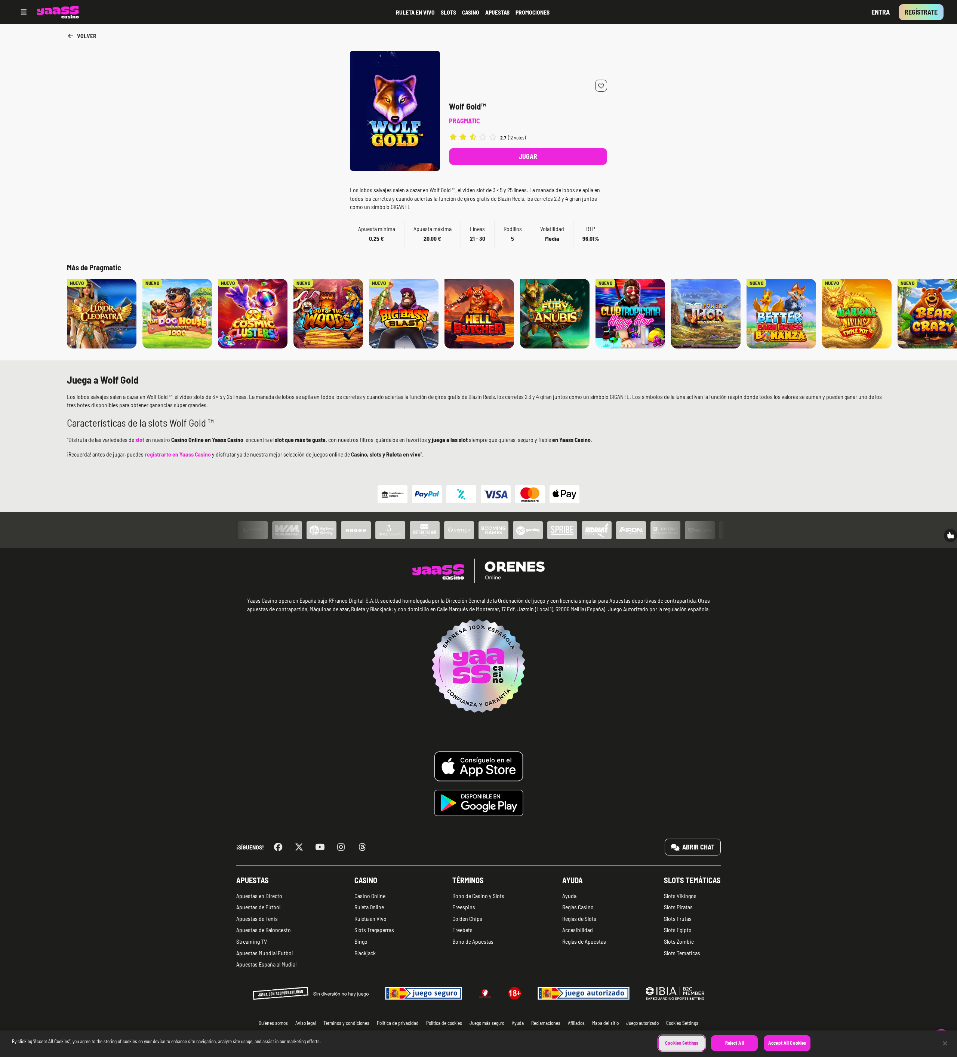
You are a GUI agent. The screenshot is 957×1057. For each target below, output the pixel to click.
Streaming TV (251, 941)
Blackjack (365, 952)
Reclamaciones (545, 1023)
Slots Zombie (679, 941)
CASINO (470, 12)
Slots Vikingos (680, 895)
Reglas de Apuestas (584, 941)
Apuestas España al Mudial (266, 964)
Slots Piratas (678, 906)
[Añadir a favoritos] (601, 86)
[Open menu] (23, 12)
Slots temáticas (692, 880)
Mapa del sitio (605, 1023)
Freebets (462, 929)
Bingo (360, 941)
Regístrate (921, 12)
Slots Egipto (678, 929)
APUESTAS (497, 12)
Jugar (528, 156)
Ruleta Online (369, 906)
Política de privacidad (398, 1023)
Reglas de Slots (579, 918)
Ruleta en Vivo (370, 918)
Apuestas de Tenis (257, 918)
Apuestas (252, 880)
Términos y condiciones (346, 1023)
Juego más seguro (487, 1023)
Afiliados (576, 1023)
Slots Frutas (678, 918)
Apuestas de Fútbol (258, 906)
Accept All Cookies (787, 1043)
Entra (880, 12)
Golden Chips (467, 918)
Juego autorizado (642, 1023)
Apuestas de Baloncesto (263, 929)
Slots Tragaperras (374, 929)
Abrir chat (697, 847)
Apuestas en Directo (259, 895)
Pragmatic (464, 121)
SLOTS (448, 12)
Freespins (463, 906)
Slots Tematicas (682, 952)
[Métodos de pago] (478, 494)
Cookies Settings (681, 1043)
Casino (365, 880)
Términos (468, 880)
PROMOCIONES (533, 12)
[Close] (945, 1043)
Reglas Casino (578, 906)
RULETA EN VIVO (415, 12)
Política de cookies (444, 1023)
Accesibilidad (577, 929)
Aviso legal (305, 1023)
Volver (86, 35)
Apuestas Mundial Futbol (264, 952)
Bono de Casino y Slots (478, 895)
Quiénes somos (273, 1023)
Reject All (734, 1043)
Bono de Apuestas (472, 941)
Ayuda (572, 880)
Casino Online (369, 895)
